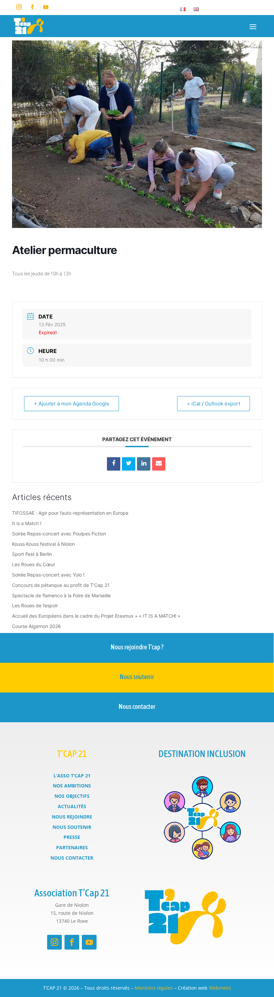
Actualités (72, 806)
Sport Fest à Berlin (32, 554)
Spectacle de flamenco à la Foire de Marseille (61, 595)
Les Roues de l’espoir (35, 605)
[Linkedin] (143, 464)
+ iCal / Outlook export (213, 403)
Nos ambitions (72, 785)
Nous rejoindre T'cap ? (137, 647)
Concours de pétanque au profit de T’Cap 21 (61, 585)
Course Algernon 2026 (36, 626)
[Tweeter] (128, 464)
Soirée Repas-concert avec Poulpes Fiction (59, 533)
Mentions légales (154, 988)
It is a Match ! (26, 523)
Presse (71, 837)
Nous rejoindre (72, 817)
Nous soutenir (137, 676)
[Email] (158, 464)
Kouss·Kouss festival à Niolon (43, 544)
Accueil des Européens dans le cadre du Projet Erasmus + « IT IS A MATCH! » (96, 616)
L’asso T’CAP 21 (72, 775)
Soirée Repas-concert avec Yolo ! (48, 575)
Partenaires (72, 847)
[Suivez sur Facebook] (32, 7)
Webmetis (220, 988)
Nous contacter (137, 706)
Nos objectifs (72, 796)
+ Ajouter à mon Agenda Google (71, 403)
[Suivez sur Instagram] (19, 7)
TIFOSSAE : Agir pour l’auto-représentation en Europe (70, 513)
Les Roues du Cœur (33, 564)
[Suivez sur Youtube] (45, 7)
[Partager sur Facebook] (113, 464)
